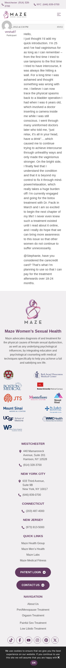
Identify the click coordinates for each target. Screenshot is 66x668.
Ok (34, 662)
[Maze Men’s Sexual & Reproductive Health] (33, 311)
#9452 (60, 27)
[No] (58, 658)
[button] (59, 14)
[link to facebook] (19, 640)
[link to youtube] (28, 640)
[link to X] (55, 640)
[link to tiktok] (11, 640)
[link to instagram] (37, 640)
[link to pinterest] (46, 640)
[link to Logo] (14, 14)
